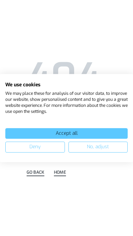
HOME (60, 172)
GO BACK (35, 172)
